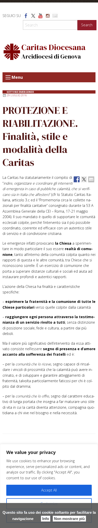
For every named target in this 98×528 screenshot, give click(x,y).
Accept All (49, 490)
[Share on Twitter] (84, 179)
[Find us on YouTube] (40, 16)
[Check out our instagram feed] (48, 16)
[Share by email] (91, 179)
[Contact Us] (55, 16)
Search (86, 25)
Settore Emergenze (20, 92)
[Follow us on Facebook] (26, 16)
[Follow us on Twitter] (33, 16)
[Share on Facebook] (77, 179)
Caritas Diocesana (53, 47)
